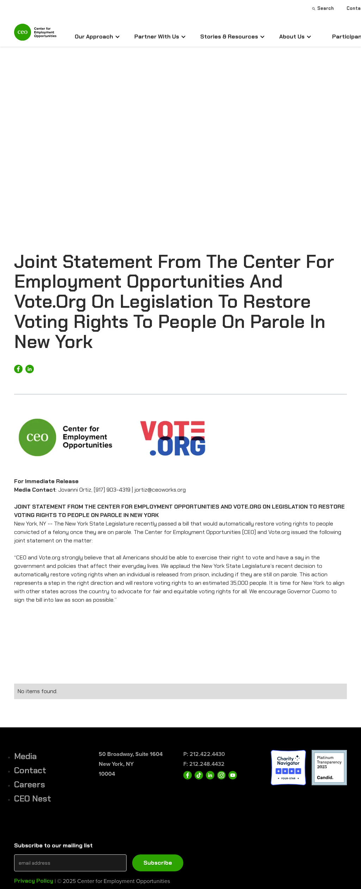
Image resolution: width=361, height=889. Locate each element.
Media (25, 756)
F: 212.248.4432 (204, 764)
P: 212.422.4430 (204, 754)
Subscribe (157, 862)
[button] (97, 37)
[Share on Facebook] (18, 369)
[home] (35, 35)
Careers (29, 784)
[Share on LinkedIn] (29, 369)
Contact (30, 770)
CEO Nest (32, 798)
